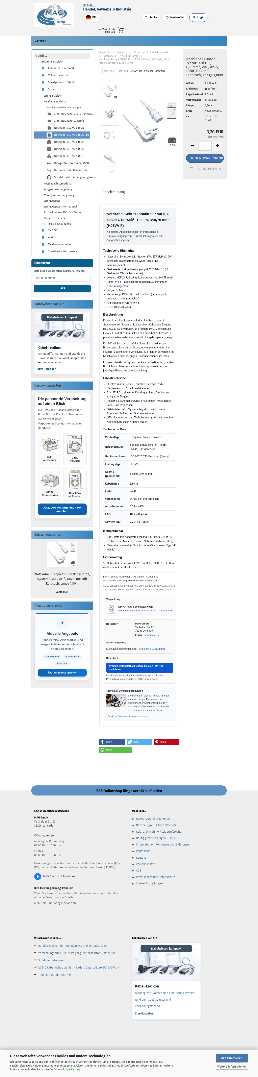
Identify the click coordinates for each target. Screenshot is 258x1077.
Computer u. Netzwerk (61, 68)
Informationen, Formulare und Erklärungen (163, 844)
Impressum (143, 851)
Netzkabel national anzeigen (64, 107)
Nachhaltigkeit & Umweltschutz (156, 825)
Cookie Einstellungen (149, 883)
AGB (138, 870)
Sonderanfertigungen (51, 960)
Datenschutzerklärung (67, 1069)
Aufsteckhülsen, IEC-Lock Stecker (63, 212)
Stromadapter (52, 200)
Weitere (40, 41)
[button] (180, 29)
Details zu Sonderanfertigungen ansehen (127, 716)
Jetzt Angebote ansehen (62, 672)
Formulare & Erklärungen (151, 648)
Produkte (40, 55)
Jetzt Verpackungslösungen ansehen (62, 509)
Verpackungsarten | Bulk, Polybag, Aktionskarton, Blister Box (76, 953)
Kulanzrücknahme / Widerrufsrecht (158, 831)
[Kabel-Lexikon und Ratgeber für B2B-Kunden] (62, 327)
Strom (51, 89)
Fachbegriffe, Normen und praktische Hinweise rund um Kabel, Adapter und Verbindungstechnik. (61, 358)
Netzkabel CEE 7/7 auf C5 (68, 155)
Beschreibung (113, 192)
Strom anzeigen (53, 95)
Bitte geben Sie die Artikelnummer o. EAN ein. (59, 271)
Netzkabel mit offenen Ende (70, 170)
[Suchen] (176, 29)
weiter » (109, 70)
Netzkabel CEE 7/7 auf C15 (69, 141)
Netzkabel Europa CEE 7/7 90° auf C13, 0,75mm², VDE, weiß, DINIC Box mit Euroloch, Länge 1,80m (62, 578)
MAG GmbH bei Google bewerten (55, 903)
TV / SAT (53, 230)
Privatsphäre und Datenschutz (155, 877)
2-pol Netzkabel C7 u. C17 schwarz (72, 113)
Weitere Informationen (232, 1066)
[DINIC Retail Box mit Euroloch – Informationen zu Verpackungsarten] (111, 609)
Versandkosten (145, 864)
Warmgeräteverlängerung (59, 195)
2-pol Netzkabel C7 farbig (69, 120)
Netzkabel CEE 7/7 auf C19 (69, 148)
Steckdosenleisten (55, 218)
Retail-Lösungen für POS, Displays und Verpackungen (72, 946)
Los (62, 288)
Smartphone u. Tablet (61, 82)
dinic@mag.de (152, 635)
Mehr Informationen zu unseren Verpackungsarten (145, 610)
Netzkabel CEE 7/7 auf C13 (69, 127)
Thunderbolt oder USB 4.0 (54, 975)
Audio (51, 237)
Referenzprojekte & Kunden (153, 819)
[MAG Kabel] (55, 15)
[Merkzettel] (188, 29)
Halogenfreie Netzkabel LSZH (71, 163)
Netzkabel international (58, 183)
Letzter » (123, 70)
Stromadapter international (60, 206)
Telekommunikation (60, 244)
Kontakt (141, 857)
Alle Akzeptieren (231, 1058)
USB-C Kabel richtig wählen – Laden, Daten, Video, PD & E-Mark (78, 967)
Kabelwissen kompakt (62, 317)
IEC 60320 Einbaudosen (57, 223)
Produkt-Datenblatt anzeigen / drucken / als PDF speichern (136, 668)
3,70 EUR (62, 592)
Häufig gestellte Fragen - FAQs (155, 838)
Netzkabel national (55, 101)
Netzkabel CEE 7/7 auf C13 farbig (72, 134)
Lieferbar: (192, 88)
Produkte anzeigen (52, 61)
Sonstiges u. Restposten (62, 251)
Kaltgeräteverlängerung (58, 189)
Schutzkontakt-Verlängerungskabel (72, 177)
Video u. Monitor (58, 75)
